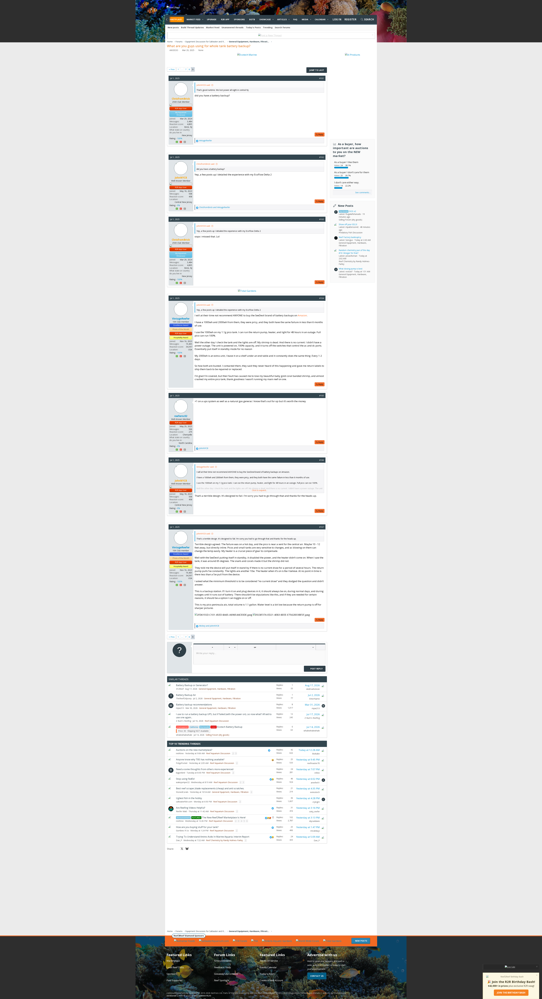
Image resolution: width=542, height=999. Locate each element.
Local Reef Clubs (175, 967)
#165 (321, 395)
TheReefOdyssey (184, 698)
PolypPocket (181, 763)
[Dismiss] (372, 35)
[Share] (316, 78)
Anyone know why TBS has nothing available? (200, 759)
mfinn (317, 772)
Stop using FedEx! (185, 778)
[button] (203, 19)
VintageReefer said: (205, 466)
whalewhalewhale (184, 735)
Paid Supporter (175, 980)
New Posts (345, 205)
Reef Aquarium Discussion (217, 721)
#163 (321, 219)
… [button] (182, 69)
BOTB (252, 19)
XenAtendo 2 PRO (175, 995)
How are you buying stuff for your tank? (197, 827)
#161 (321, 78)
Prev (173, 69)
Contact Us (317, 976)
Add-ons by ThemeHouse (334, 993)
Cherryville (187, 434)
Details (316, 993)
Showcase (265, 19)
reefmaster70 (313, 763)
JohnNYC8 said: (203, 85)
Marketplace (173, 960)
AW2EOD (174, 50)
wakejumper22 (183, 782)
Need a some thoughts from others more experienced (204, 769)
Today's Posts (253, 27)
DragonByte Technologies (300, 993)
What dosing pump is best (350, 268)
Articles (282, 19)
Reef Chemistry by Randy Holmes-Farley (224, 840)
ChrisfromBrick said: (205, 164)
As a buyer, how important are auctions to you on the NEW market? (350, 150)
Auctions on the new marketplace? (194, 749)
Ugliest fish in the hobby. (189, 798)
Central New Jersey (183, 202)
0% (178, 205)
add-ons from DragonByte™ (263, 993)
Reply (320, 134)
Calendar (320, 19)
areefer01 (315, 782)
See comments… (363, 192)
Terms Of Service (269, 960)
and (214, 207)
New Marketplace (171, 19)
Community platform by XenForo (195, 993)
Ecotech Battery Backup (229, 726)
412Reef (180, 689)
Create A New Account (271, 980)
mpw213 (180, 708)
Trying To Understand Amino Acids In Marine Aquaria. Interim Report (212, 836)
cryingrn (316, 802)
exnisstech (315, 792)
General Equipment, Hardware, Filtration (217, 689)
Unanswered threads (233, 27)
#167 (321, 527)
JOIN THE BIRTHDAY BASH (511, 992)
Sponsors (239, 19)
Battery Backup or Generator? (192, 685)
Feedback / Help (222, 967)
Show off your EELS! (348, 224)
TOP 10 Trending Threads (184, 743)
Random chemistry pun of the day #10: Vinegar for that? (354, 251)
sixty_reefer (314, 811)
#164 (321, 298)
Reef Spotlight (221, 980)
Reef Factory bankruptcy (350, 237)
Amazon (302, 315)
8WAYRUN (206, 995)
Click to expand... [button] (259, 490)
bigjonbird (180, 772)
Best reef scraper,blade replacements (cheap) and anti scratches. (210, 788)
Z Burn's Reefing (183, 721)
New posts (173, 27)
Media (305, 19)
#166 (321, 460)
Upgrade (212, 19)
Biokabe (316, 753)
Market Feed (194, 19)
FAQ (295, 19)
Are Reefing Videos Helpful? (190, 807)
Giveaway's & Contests (226, 973)
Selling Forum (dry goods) (217, 735)
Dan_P (179, 840)
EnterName (314, 698)
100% (179, 138)
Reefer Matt (181, 811)
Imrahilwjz (315, 830)
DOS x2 (347, 211)
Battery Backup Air (186, 695)
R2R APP (225, 19)
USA (190, 349)
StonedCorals (182, 792)
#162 (321, 157)
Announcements (222, 960)
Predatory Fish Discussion (350, 232)
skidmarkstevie (313, 689)
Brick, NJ (188, 127)
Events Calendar (268, 967)
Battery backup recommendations (194, 704)
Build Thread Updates (192, 27)
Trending (268, 27)
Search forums (282, 27)
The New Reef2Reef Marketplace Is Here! (223, 817)
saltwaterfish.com (184, 801)
